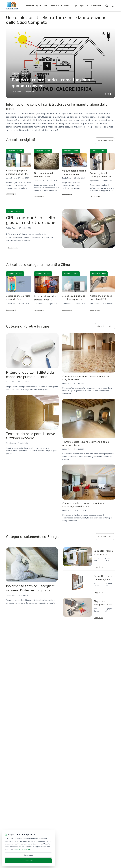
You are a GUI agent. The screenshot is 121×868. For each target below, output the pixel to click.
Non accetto (28, 855)
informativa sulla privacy (24, 849)
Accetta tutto (28, 861)
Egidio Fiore (10, 178)
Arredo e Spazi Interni (93, 6)
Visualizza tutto (105, 140)
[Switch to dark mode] (113, 6)
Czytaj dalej (13, 248)
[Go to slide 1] (105, 94)
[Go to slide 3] (110, 94)
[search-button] (106, 5)
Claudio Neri (16, 91)
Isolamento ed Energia (69, 6)
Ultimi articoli (29, 6)
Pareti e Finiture (54, 6)
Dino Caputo (39, 180)
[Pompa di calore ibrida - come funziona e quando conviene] (60, 62)
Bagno (81, 6)
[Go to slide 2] (108, 94)
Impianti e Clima (41, 6)
